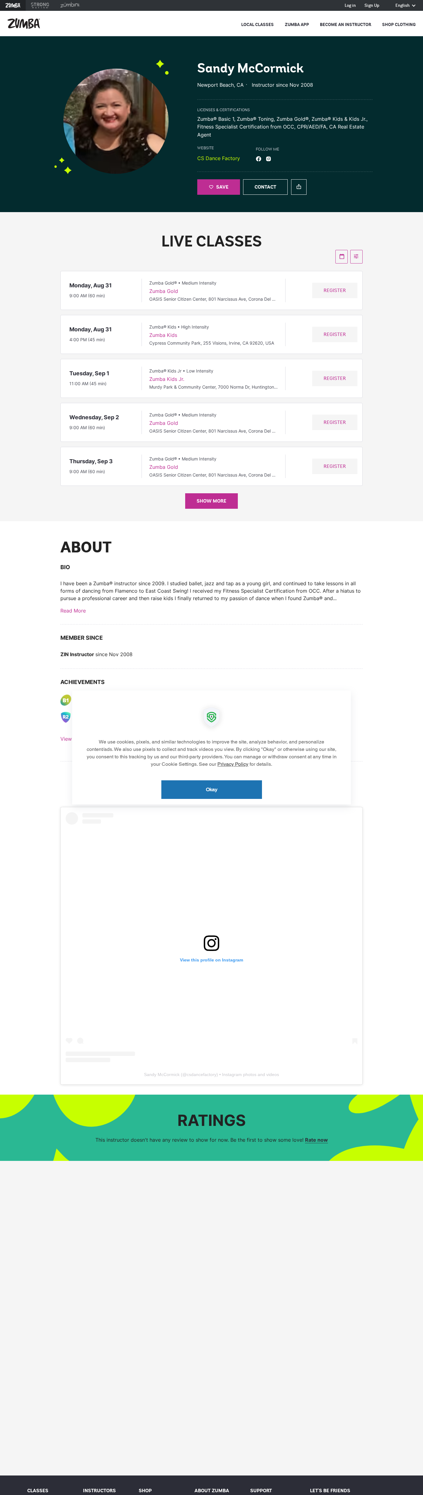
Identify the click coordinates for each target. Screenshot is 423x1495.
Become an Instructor (345, 24)
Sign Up (371, 6)
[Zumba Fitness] (23, 23)
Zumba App (297, 24)
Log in (350, 6)
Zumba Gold (163, 291)
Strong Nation (40, 5)
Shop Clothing (399, 24)
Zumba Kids (163, 335)
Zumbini (70, 5)
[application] (211, 747)
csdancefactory (201, 1074)
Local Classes (257, 24)
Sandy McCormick (162, 1074)
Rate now (316, 1140)
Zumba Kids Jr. (166, 379)
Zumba (13, 5)
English (403, 6)
